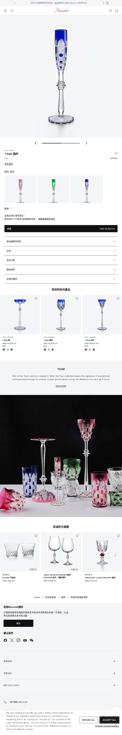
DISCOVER (61, 386)
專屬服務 (8, 661)
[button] (15, 3)
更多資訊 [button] (8, 164)
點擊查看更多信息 (46, 219)
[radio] (4, 349)
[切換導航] (5, 10)
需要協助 (8, 673)
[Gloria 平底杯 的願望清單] (36, 535)
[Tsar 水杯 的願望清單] (118, 298)
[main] (61, 304)
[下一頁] (115, 555)
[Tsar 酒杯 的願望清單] (77, 298)
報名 (18, 623)
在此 (56, 3)
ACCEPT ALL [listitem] (109, 720)
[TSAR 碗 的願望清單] (36, 298)
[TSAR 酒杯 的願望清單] (116, 154)
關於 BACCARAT (12, 685)
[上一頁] (6, 555)
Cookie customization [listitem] (107, 726)
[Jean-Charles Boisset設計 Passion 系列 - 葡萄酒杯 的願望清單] (77, 535)
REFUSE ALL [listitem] (88, 720)
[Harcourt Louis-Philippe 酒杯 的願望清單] (118, 535)
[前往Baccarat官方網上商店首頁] (61, 10)
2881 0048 (22, 702)
